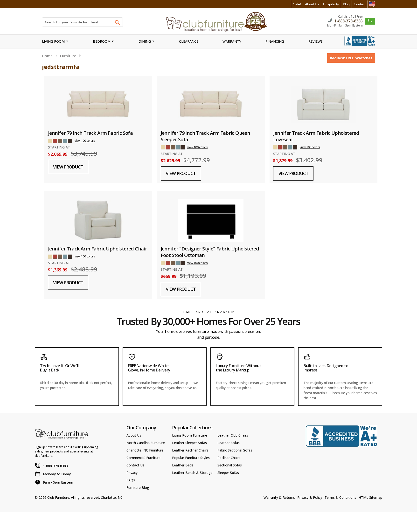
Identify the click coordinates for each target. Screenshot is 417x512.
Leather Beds (182, 465)
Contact (360, 4)
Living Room (53, 41)
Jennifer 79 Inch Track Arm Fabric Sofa (90, 133)
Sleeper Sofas (228, 472)
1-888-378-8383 (348, 20)
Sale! (297, 4)
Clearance (188, 41)
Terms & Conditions (340, 497)
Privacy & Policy (309, 497)
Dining (145, 41)
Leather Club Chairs (232, 435)
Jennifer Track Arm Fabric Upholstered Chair (97, 248)
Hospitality (331, 4)
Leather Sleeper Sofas (189, 442)
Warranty (231, 41)
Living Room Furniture (189, 435)
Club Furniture (58, 497)
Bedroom (102, 41)
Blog (346, 4)
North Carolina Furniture (145, 442)
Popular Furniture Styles (191, 457)
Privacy (132, 472)
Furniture (68, 55)
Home (47, 55)
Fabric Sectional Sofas (234, 450)
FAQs (130, 480)
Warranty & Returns (279, 497)
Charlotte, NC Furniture (144, 450)
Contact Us (135, 465)
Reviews (315, 41)
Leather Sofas (228, 442)
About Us (312, 4)
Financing (274, 41)
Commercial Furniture (143, 457)
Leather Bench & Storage (192, 472)
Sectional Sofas (229, 465)
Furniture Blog (137, 487)
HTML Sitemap (370, 497)
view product (68, 167)
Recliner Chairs (228, 457)
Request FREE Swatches (351, 57)
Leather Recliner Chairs (190, 450)
